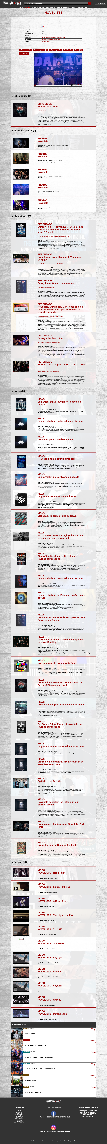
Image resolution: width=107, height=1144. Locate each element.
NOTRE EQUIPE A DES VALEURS (88, 1111)
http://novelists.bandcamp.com (51, 39)
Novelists (53, 12)
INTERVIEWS (19, 1116)
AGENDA (19, 1120)
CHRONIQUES (19, 1115)
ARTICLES (19, 1117)
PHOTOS (19, 1113)
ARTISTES (19, 1112)
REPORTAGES (19, 1119)
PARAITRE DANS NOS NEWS (88, 1113)
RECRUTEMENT (87, 1115)
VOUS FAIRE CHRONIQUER (87, 1112)
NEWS (19, 1111)
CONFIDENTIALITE (87, 1116)
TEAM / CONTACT (19, 1123)
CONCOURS (19, 1121)
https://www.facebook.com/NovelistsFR (53, 37)
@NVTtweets (46, 41)
